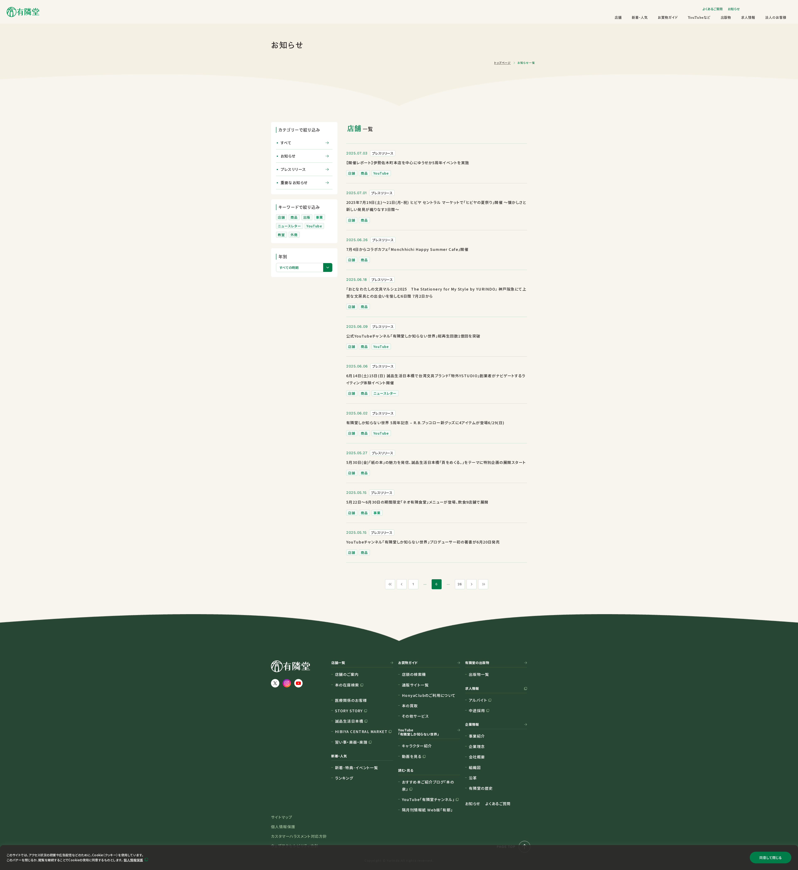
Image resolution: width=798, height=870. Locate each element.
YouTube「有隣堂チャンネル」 (428, 799)
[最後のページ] (483, 584)
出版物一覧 (479, 674)
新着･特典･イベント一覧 (356, 767)
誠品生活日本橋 (349, 721)
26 (460, 584)
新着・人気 (640, 17)
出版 (306, 217)
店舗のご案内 (347, 674)
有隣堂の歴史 (481, 788)
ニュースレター (289, 225)
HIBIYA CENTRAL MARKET (361, 731)
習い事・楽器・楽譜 (351, 742)
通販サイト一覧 (415, 685)
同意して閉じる (770, 857)
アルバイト (478, 700)
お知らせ (734, 9)
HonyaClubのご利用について (429, 695)
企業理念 (477, 746)
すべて (286, 142)
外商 (294, 234)
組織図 (475, 767)
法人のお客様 (775, 17)
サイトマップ (281, 817)
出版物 (726, 17)
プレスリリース (293, 169)
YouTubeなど (699, 17)
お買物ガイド (668, 17)
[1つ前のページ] (402, 584)
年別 (282, 257)
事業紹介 (477, 736)
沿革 (473, 777)
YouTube (314, 225)
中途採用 (477, 710)
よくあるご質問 (712, 9)
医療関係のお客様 (351, 700)
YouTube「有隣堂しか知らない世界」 (418, 732)
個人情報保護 (133, 860)
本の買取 (410, 705)
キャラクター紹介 (417, 745)
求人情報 (748, 17)
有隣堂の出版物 (477, 663)
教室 (281, 234)
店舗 (618, 17)
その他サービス (415, 716)
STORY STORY (349, 710)
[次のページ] (472, 584)
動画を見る (411, 756)
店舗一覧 (338, 663)
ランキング (344, 778)
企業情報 (472, 724)
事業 (319, 217)
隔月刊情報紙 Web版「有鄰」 (427, 809)
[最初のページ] (390, 584)
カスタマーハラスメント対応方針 (299, 836)
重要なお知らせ (294, 182)
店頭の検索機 (414, 674)
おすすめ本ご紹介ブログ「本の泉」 (428, 785)
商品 (294, 217)
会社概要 (477, 756)
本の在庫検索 (347, 685)
